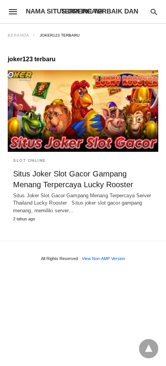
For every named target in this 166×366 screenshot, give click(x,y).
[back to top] (148, 348)
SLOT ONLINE (29, 160)
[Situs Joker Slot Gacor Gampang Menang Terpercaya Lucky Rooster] (83, 111)
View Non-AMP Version (103, 258)
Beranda (18, 35)
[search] (153, 11)
